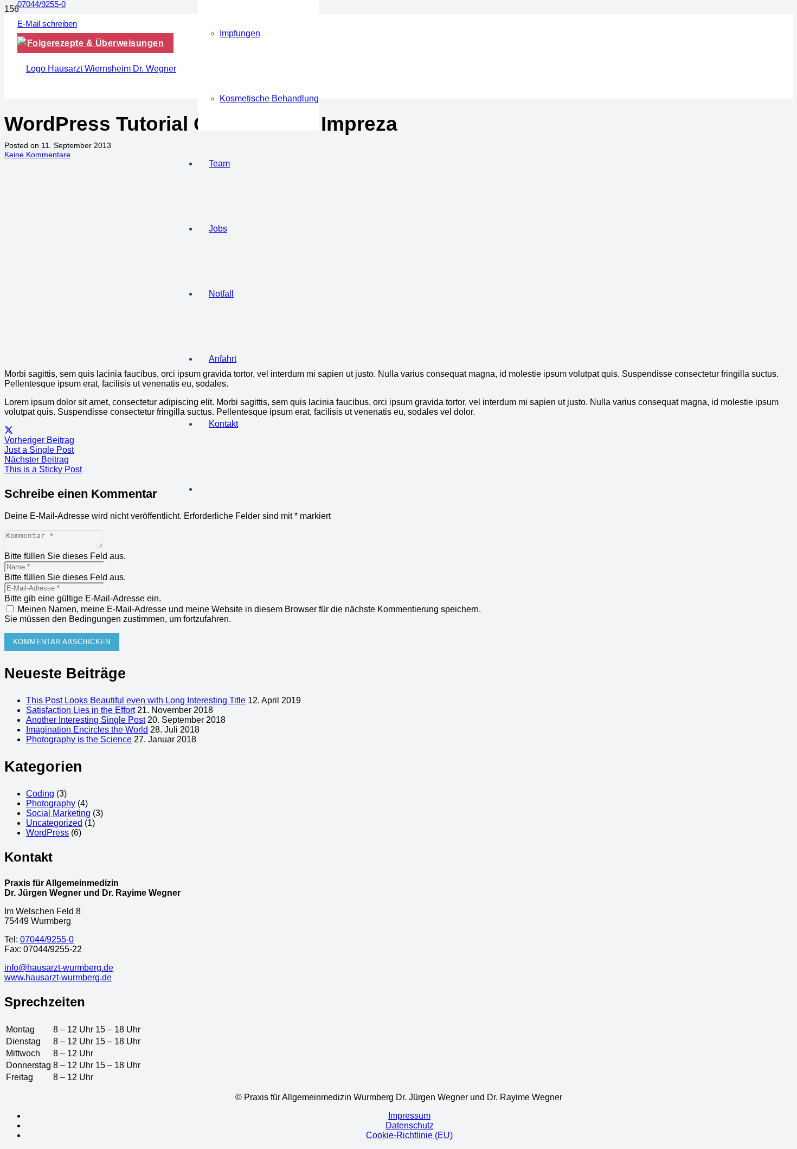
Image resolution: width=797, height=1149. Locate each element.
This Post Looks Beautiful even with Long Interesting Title (136, 700)
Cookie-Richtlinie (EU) (409, 1135)
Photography (50, 803)
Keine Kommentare (37, 154)
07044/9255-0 (47, 939)
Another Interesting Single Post (85, 719)
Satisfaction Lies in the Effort (80, 710)
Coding (40, 793)
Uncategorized (54, 822)
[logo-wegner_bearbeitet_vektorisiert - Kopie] (96, 68)
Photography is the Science (79, 739)
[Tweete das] (8, 430)
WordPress (47, 832)
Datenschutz (409, 1125)
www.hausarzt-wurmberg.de (58, 977)
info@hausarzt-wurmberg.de (58, 967)
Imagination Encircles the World (87, 729)
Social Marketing (58, 813)
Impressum (409, 1115)
